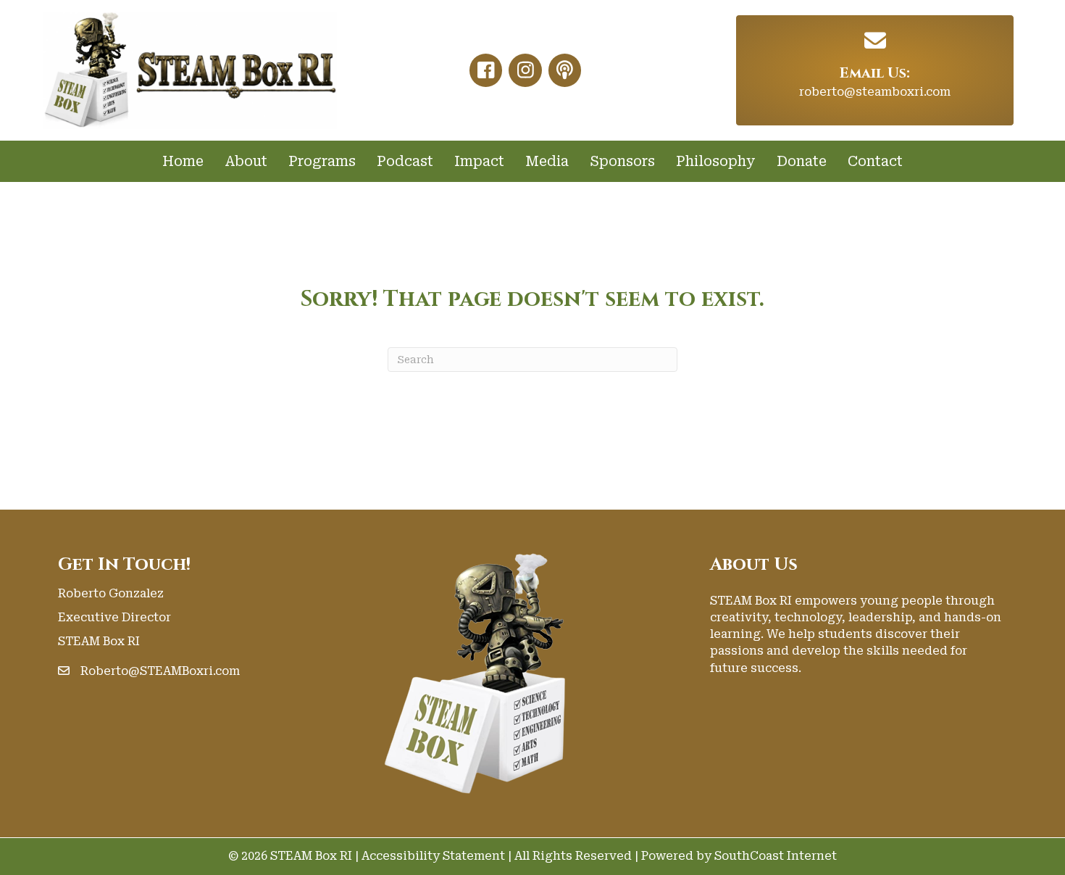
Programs (322, 161)
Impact (479, 161)
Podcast (405, 161)
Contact (875, 161)
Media (547, 161)
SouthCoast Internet (775, 856)
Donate (802, 161)
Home (183, 161)
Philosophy (716, 161)
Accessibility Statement (433, 856)
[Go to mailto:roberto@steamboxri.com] (875, 40)
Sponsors (622, 161)
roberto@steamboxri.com (875, 92)
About (246, 161)
